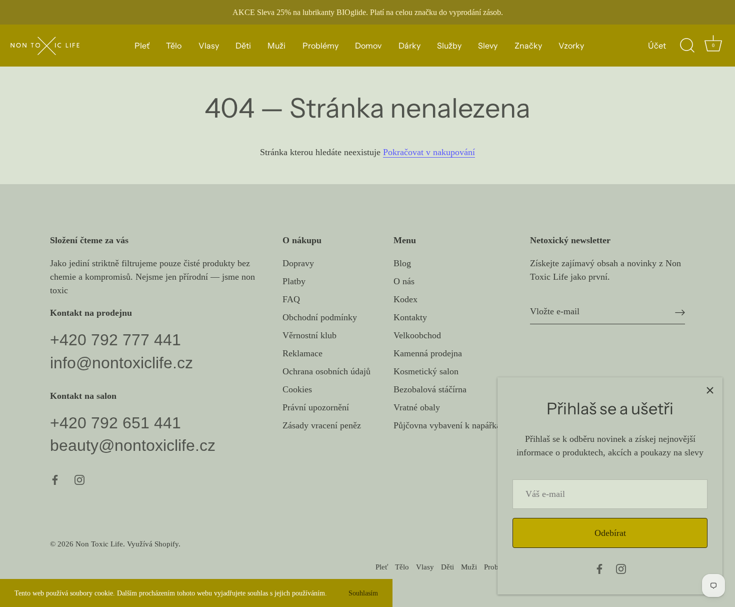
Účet (657, 46)
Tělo (174, 46)
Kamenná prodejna (428, 353)
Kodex (406, 299)
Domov (368, 46)
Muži (277, 46)
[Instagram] (621, 568)
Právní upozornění (315, 407)
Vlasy (208, 46)
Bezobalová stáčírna (430, 389)
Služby (449, 46)
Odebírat (610, 533)
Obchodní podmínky (319, 317)
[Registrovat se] (680, 311)
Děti (243, 46)
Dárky (409, 46)
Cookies (297, 389)
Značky (528, 46)
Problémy (320, 46)
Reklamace (302, 353)
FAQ (291, 299)
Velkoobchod (417, 335)
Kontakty (410, 317)
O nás (404, 281)
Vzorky (571, 46)
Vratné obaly (417, 407)
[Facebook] (599, 568)
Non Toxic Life (99, 543)
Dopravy (298, 263)
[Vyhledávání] (687, 46)
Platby (294, 281)
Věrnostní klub (309, 335)
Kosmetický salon (426, 371)
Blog (402, 263)
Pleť (142, 46)
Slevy (488, 46)
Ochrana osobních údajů (326, 371)
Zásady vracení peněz (321, 425)
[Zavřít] (710, 390)
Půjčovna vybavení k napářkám (451, 425)
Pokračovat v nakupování (429, 152)
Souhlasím (363, 593)
